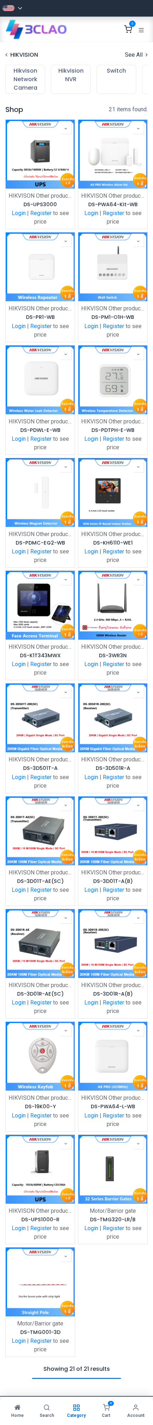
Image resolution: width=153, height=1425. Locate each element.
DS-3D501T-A (40, 768)
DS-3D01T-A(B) (113, 881)
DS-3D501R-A (113, 768)
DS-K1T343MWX (40, 656)
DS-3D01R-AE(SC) (40, 994)
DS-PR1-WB (40, 317)
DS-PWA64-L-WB (113, 1107)
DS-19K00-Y (40, 1107)
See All (134, 54)
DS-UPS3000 (40, 205)
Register (41, 213)
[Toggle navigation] (141, 29)
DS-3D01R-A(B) (113, 994)
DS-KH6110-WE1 (113, 543)
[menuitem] (25, 79)
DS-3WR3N (113, 656)
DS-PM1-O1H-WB (112, 317)
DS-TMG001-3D (40, 1332)
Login (19, 213)
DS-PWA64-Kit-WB (113, 205)
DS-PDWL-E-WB (40, 430)
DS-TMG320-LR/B (113, 1220)
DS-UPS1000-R (40, 1220)
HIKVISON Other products (40, 195)
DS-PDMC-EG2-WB (40, 543)
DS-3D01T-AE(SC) (40, 881)
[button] (65, 128)
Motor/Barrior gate (113, 1210)
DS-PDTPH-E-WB (112, 430)
